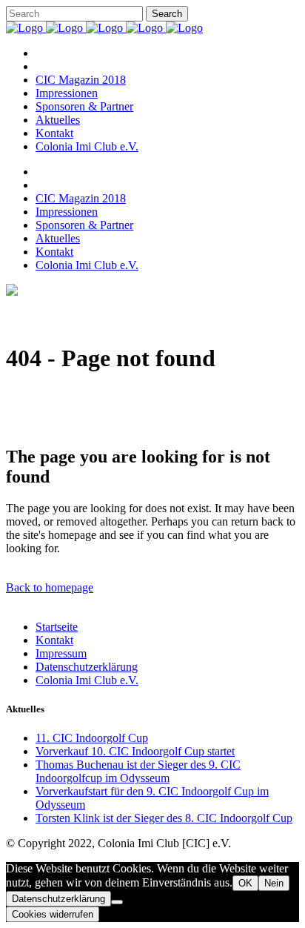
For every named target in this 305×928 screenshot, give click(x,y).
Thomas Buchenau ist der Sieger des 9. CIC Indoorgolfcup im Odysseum (138, 771)
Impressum (61, 653)
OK (245, 883)
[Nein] (117, 902)
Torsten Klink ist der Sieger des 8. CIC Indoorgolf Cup (164, 818)
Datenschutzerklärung (87, 666)
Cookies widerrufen (52, 914)
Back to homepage (49, 587)
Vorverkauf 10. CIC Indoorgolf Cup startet (135, 751)
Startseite (57, 626)
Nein (274, 883)
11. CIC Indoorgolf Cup (92, 738)
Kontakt (54, 640)
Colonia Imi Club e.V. (87, 680)
